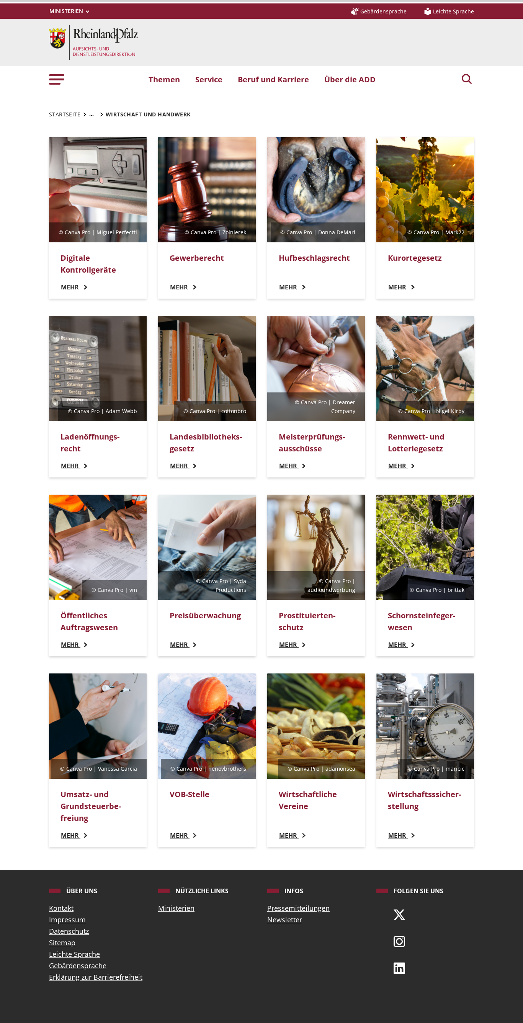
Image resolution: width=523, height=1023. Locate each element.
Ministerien (176, 908)
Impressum (67, 919)
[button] (56, 79)
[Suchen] (466, 79)
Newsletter (284, 919)
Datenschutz (69, 931)
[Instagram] (399, 940)
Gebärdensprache (77, 965)
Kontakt (61, 908)
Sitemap (62, 942)
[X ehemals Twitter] (399, 914)
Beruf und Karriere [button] (273, 79)
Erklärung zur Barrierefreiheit (95, 977)
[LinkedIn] (399, 967)
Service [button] (208, 79)
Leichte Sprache (74, 954)
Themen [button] (164, 79)
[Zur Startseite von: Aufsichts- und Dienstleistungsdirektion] (93, 41)
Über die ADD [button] (350, 79)
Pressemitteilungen (298, 908)
